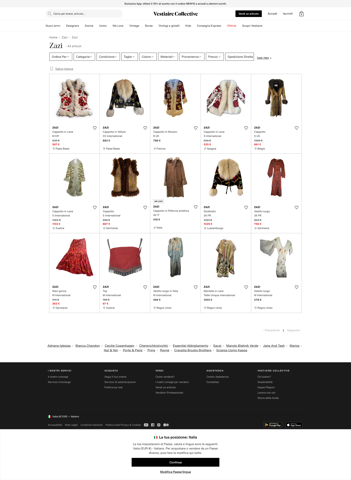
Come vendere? (164, 377)
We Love (118, 26)
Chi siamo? (264, 377)
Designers (72, 26)
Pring (151, 350)
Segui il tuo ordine (115, 377)
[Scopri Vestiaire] (265, 25)
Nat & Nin (111, 350)
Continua (175, 462)
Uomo (103, 26)
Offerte (231, 26)
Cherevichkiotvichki (153, 345)
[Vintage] (142, 25)
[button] (301, 13)
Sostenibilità (265, 382)
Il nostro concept (58, 377)
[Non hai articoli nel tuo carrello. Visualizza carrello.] (301, 13)
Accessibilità (55, 425)
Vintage (134, 26)
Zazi (64, 37)
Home (53, 37)
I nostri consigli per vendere (172, 382)
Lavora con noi (266, 393)
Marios (294, 345)
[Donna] (96, 25)
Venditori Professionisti (169, 393)
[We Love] (126, 25)
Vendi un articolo (249, 14)
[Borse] (155, 25)
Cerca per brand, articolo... (69, 14)
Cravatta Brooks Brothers (193, 350)
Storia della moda (268, 398)
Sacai (217, 345)
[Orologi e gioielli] (182, 25)
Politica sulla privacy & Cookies (123, 425)
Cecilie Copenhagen (119, 345)
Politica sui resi (113, 387)
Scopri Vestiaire (252, 26)
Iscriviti (288, 14)
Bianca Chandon (88, 345)
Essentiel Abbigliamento (190, 345)
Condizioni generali (92, 425)
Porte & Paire (132, 350)
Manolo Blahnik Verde (242, 345)
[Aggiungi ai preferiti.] (95, 128)
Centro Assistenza (218, 377)
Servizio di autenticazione (119, 382)
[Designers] (81, 25)
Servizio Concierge (59, 382)
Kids (188, 26)
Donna (89, 26)
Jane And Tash (274, 345)
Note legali (71, 425)
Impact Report (266, 387)
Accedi (272, 14)
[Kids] (194, 25)
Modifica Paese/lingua (175, 472)
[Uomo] (109, 25)
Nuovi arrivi (53, 26)
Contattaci (213, 382)
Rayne (164, 350)
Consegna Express (209, 26)
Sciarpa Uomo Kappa (231, 350)
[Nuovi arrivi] (63, 25)
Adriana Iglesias (59, 345)
